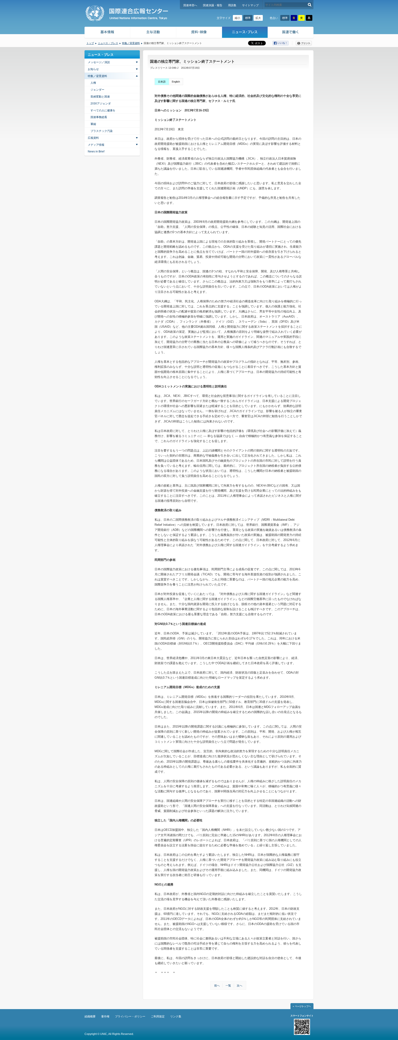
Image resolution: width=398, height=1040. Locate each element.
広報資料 (93, 138)
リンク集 (175, 1016)
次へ (239, 985)
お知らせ (93, 69)
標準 (248, 18)
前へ (217, 985)
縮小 (237, 18)
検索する (309, 4)
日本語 (162, 81)
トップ (90, 43)
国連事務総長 (99, 117)
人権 (93, 82)
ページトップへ (301, 1006)
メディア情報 (96, 144)
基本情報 (107, 33)
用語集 (232, 5)
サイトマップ (250, 5)
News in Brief (96, 151)
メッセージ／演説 (99, 62)
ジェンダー (97, 89)
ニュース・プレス (245, 33)
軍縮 (93, 124)
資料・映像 (199, 33)
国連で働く (291, 33)
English (176, 81)
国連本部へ (190, 5)
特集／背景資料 (131, 43)
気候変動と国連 (100, 96)
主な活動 (153, 33)
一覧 (228, 985)
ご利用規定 (158, 1016)
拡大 (258, 18)
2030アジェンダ (101, 103)
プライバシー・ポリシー (130, 1016)
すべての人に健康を (103, 110)
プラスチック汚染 (102, 131)
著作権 (105, 1016)
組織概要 (90, 1016)
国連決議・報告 (212, 5)
